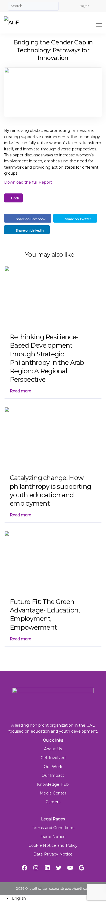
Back (14, 198)
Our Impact (53, 775)
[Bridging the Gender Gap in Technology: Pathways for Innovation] (53, 94)
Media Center (53, 793)
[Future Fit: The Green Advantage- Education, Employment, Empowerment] (53, 561)
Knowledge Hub (53, 784)
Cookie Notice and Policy (53, 845)
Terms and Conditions (53, 827)
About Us (53, 749)
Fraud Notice (53, 836)
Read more (20, 391)
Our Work (53, 766)
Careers (53, 801)
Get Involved (53, 757)
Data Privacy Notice (53, 854)
